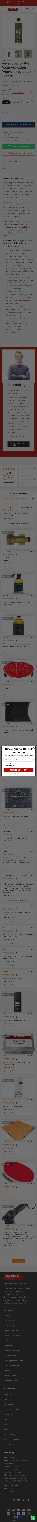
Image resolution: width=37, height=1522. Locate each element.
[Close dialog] (33, 747)
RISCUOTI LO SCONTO (18, 770)
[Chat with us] (33, 1518)
